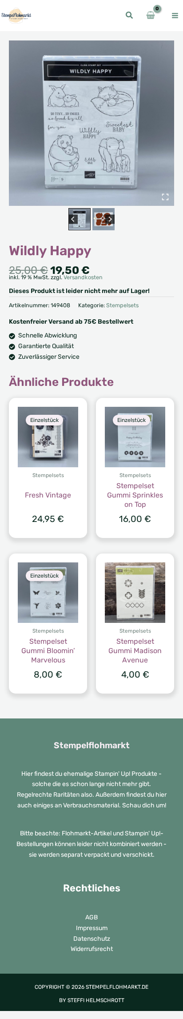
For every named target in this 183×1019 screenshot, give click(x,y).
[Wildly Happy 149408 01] (91, 123)
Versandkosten (83, 277)
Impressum (91, 928)
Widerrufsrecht (92, 949)
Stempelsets (122, 305)
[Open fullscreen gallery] (165, 197)
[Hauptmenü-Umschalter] (175, 16)
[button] (130, 16)
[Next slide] (110, 219)
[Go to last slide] (73, 219)
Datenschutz (91, 939)
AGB (91, 917)
